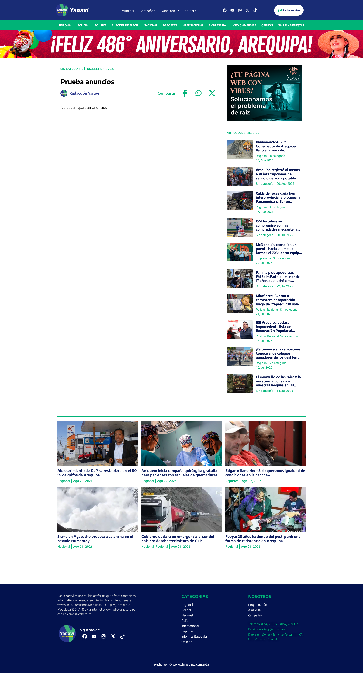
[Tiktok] (255, 10)
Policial (83, 25)
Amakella (254, 610)
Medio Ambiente (244, 25)
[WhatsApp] (198, 93)
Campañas (147, 11)
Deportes (170, 25)
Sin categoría (71, 69)
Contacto (189, 11)
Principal (127, 11)
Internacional (193, 25)
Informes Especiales (195, 636)
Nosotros (168, 11)
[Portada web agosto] (181, 57)
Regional (65, 25)
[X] (212, 93)
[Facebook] (225, 10)
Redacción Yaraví (84, 93)
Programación (257, 605)
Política (100, 25)
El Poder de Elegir (125, 25)
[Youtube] (232, 10)
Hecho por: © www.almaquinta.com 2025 (181, 664)
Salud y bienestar (291, 25)
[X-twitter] (247, 10)
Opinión (267, 25)
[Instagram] (240, 10)
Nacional (151, 25)
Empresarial (218, 25)
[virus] (264, 120)
